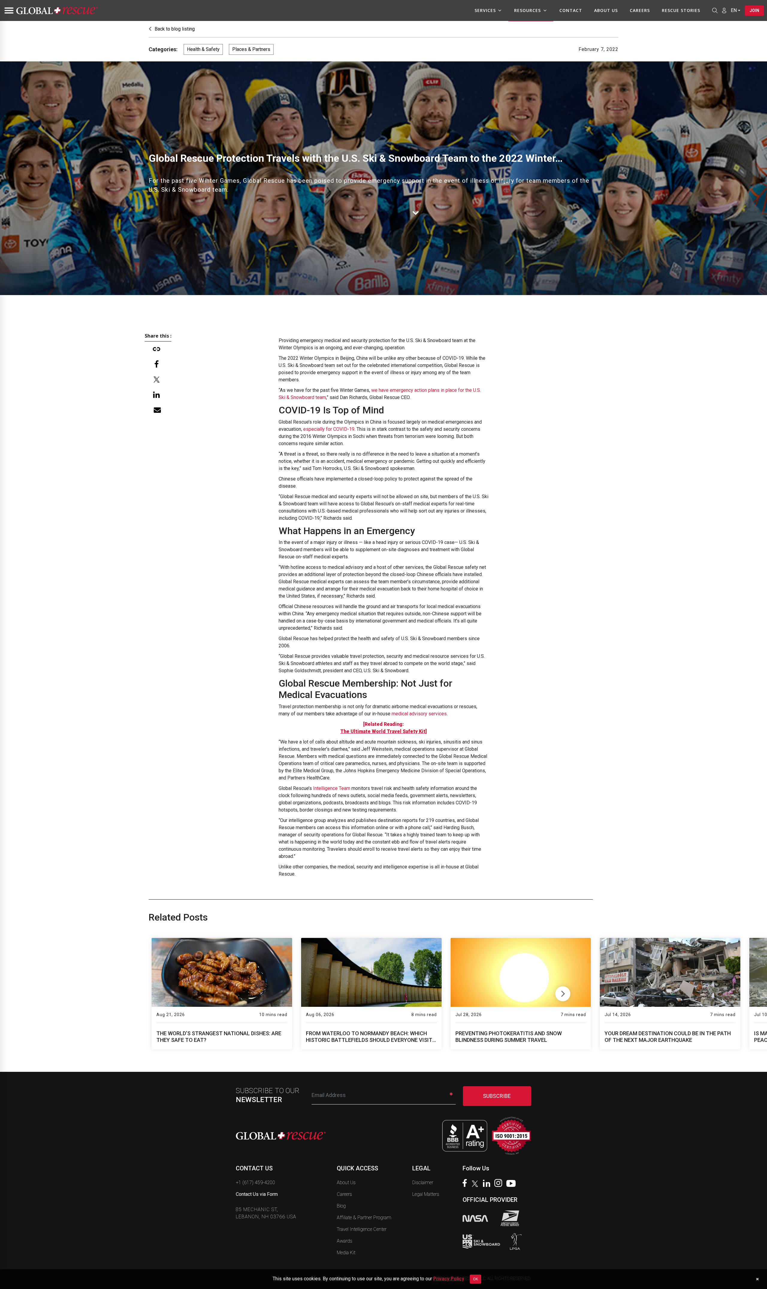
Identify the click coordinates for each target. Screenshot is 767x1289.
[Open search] (715, 10)
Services (485, 10)
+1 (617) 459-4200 (255, 1182)
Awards (344, 1241)
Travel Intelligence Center (361, 1229)
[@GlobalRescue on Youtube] (512, 1184)
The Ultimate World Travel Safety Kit (382, 731)
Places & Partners (251, 49)
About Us (606, 10)
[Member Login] (724, 10)
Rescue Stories (681, 10)
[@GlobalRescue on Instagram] (499, 1183)
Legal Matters (425, 1194)
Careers (640, 10)
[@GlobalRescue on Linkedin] (488, 1184)
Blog (341, 1206)
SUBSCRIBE (497, 1096)
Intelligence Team (331, 788)
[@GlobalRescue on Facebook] (466, 1183)
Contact (570, 10)
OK (475, 1279)
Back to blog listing (174, 29)
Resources (527, 10)
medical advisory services (419, 714)
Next (563, 992)
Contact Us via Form (257, 1194)
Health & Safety (203, 49)
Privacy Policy (448, 1279)
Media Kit (346, 1252)
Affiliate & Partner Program (364, 1217)
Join (754, 10)
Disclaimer (422, 1182)
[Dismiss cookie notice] (757, 1279)
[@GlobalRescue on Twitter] (476, 1184)
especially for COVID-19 (328, 429)
